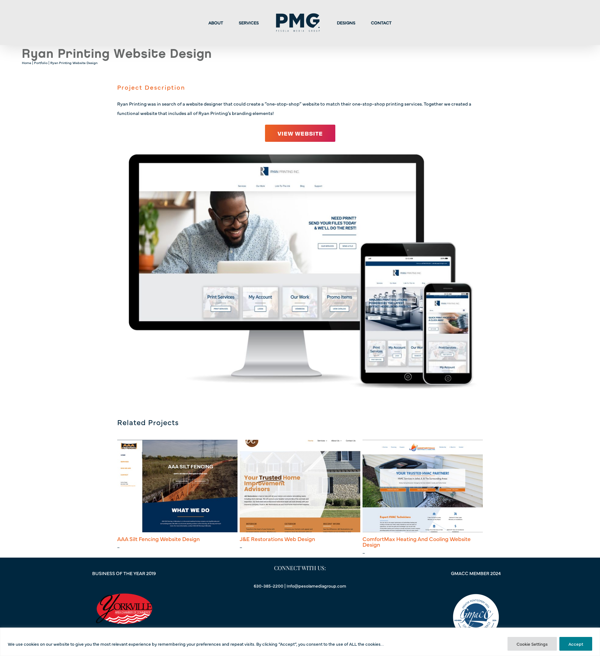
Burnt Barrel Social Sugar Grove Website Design (291, 541)
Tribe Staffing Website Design (154, 539)
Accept (575, 644)
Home (26, 62)
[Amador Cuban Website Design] (422, 486)
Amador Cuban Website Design (402, 539)
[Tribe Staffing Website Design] (177, 486)
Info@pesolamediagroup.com (316, 586)
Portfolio (41, 62)
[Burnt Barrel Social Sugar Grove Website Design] (300, 486)
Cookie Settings (532, 644)
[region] (300, 642)
